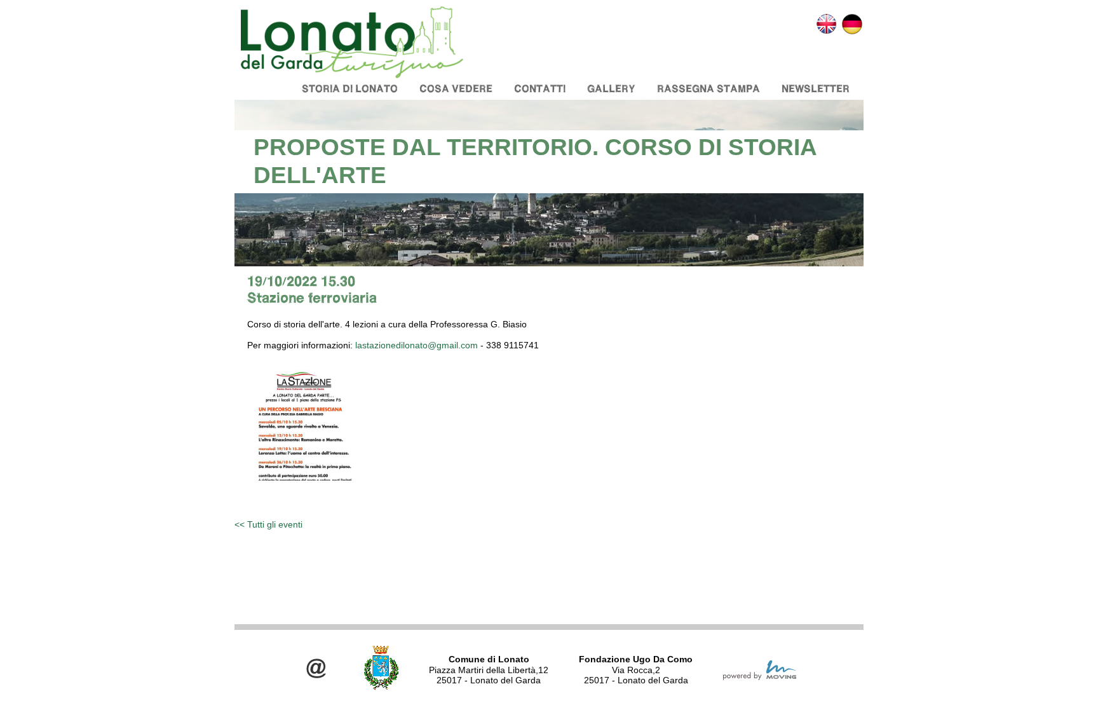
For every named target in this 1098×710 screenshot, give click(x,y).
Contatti (540, 89)
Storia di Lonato (350, 89)
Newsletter (816, 89)
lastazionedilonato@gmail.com (416, 345)
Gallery (611, 89)
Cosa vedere (455, 89)
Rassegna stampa (708, 89)
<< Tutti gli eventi (268, 524)
